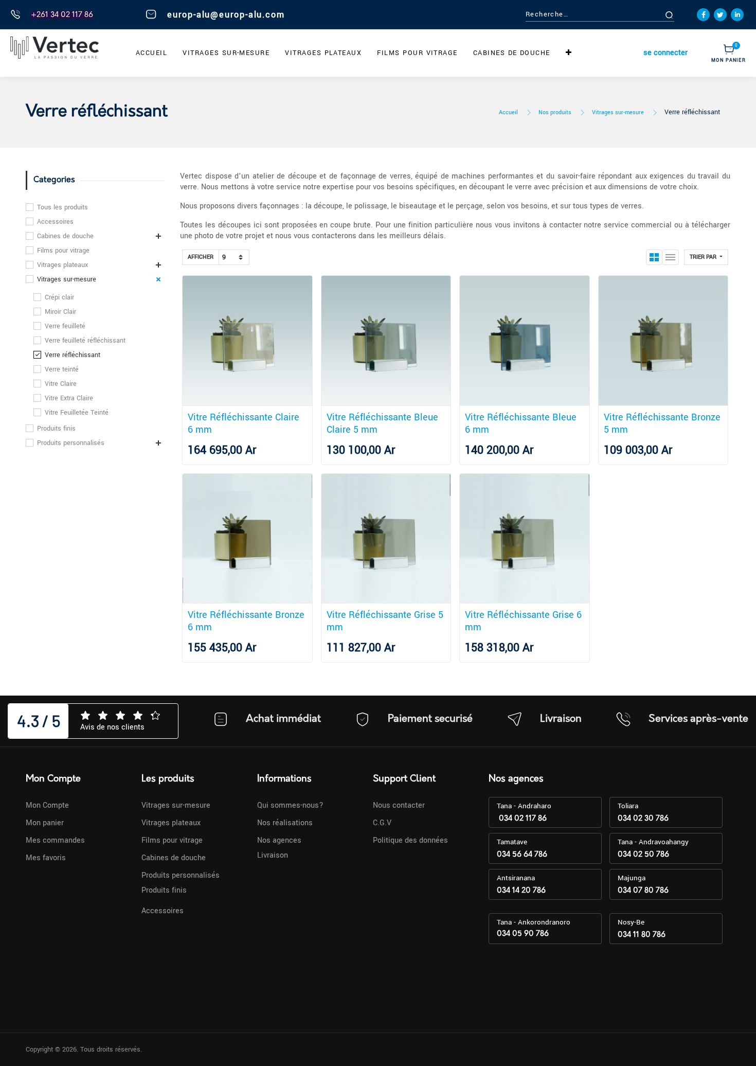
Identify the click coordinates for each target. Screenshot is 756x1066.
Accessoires (55, 221)
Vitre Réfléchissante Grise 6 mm (523, 621)
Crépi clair (59, 297)
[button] (569, 53)
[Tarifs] (654, 257)
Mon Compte (47, 805)
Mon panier (45, 823)
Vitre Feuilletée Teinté (77, 412)
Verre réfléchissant (692, 112)
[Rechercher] (681, 15)
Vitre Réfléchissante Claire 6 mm (243, 423)
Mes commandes (55, 840)
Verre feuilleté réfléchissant (85, 340)
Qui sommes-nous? (290, 805)
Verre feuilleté (65, 326)
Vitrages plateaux (62, 265)
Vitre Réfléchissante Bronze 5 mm (662, 423)
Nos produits (554, 112)
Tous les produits (62, 207)
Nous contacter (399, 805)
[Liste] (670, 257)
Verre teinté (62, 369)
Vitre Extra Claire (69, 398)
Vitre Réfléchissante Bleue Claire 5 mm (382, 423)
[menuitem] (151, 53)
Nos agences (279, 840)
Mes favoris (46, 857)
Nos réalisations (285, 823)
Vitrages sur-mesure (618, 112)
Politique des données (410, 840)
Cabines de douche (65, 236)
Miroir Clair (60, 311)
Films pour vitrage (63, 250)
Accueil (508, 112)
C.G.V (382, 823)
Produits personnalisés (70, 443)
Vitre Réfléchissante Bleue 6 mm (521, 423)
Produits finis (56, 428)
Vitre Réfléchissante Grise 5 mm (385, 621)
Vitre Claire (61, 383)
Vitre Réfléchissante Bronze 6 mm (246, 621)
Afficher (200, 257)
